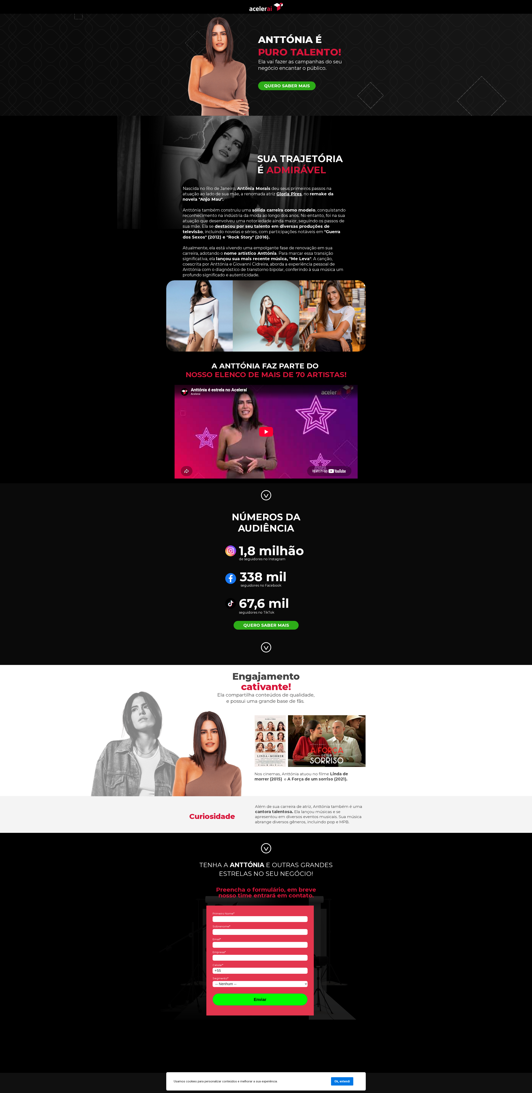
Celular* (218, 965)
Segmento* (220, 978)
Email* (217, 939)
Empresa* (219, 952)
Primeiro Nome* (223, 913)
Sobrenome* (221, 926)
